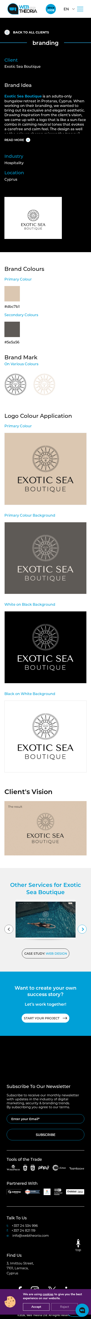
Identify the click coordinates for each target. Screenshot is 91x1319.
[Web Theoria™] (22, 9)
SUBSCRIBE (45, 1134)
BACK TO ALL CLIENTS (31, 32)
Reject (64, 1307)
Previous (8, 929)
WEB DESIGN (56, 953)
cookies (48, 1294)
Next (82, 929)
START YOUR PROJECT (41, 1018)
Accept (36, 1307)
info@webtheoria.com (30, 1235)
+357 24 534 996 (25, 1225)
